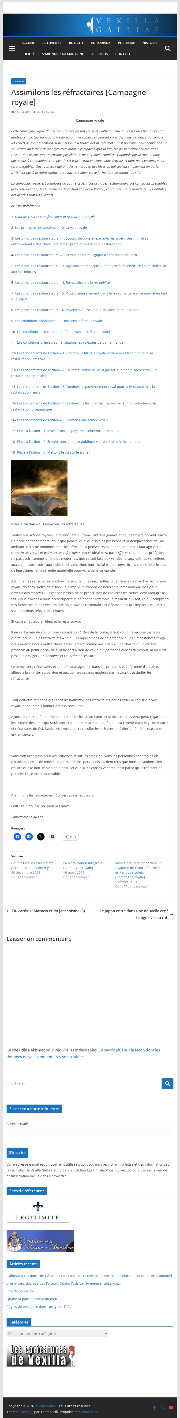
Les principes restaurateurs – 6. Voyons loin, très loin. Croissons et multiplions (76, 310)
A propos (99, 54)
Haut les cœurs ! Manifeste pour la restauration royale (55, 217)
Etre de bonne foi (20, 1291)
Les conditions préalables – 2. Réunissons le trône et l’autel (63, 331)
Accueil (28, 42)
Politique (126, 42)
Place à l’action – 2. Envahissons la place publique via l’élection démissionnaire (79, 441)
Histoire (149, 42)
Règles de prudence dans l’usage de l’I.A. (39, 1306)
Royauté (76, 42)
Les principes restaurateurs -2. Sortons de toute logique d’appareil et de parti (76, 255)
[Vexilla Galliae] (90, 16)
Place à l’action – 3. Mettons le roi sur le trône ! (53, 452)
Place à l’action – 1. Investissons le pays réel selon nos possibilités (68, 431)
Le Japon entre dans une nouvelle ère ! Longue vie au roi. (134, 914)
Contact (123, 54)
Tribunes (18, 81)
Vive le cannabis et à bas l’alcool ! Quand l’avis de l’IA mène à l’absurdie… (64, 1283)
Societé (28, 54)
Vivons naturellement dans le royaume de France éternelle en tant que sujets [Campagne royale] (138, 870)
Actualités (51, 42)
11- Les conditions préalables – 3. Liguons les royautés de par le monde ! (68, 342)
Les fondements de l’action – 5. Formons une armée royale (63, 420)
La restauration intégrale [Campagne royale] (82, 865)
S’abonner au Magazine (63, 54)
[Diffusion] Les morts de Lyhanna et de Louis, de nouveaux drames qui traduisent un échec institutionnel (89, 1275)
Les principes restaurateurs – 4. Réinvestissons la (62, 282)
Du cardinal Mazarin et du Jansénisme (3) (48, 910)
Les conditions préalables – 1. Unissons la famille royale (59, 321)
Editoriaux (100, 42)
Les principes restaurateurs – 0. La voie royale (51, 227)
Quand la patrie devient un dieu (32, 1299)
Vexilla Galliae (46, 112)
